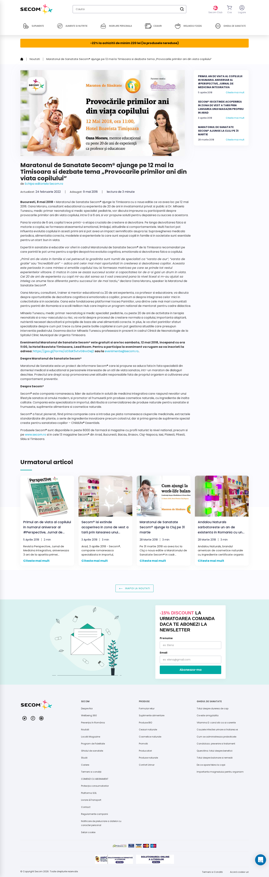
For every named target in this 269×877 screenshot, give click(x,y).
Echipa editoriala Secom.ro (44, 184)
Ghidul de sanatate (92, 750)
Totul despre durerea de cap (212, 708)
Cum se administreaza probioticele (216, 736)
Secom (39, 871)
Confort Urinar (146, 764)
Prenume (166, 638)
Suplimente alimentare (151, 715)
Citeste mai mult (235, 92)
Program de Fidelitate (93, 743)
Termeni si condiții (91, 771)
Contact (85, 807)
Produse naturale (148, 757)
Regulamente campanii (94, 814)
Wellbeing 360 (89, 715)
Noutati (85, 729)
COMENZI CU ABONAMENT (94, 778)
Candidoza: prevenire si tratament (216, 743)
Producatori (145, 750)
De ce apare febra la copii (211, 764)
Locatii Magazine (90, 736)
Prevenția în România (93, 722)
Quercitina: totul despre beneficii (214, 750)
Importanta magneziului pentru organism (220, 771)
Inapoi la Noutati (137, 588)
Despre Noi (87, 708)
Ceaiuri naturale (148, 729)
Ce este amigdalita (207, 715)
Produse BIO (145, 722)
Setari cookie (88, 832)
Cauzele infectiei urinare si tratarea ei (217, 729)
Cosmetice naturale (150, 736)
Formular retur (146, 708)
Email (163, 652)
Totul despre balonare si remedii (215, 757)
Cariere (85, 764)
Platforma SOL (89, 793)
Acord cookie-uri (239, 872)
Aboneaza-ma (190, 670)
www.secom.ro (35, 434)
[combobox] (129, 9)
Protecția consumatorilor (95, 785)
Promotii (143, 743)
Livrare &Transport (91, 799)
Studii (84, 757)
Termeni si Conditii (212, 872)
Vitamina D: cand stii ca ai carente (216, 722)
